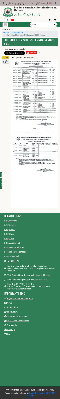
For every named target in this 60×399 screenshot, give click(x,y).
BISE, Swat (9, 238)
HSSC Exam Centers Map (18, 320)
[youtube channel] (12, 20)
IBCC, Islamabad (11, 256)
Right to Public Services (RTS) (20, 298)
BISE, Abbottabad (12, 243)
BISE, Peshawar (11, 220)
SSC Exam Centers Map (17, 316)
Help (8, 334)
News (9, 303)
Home (6, 32)
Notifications (17, 32)
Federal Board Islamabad (15, 251)
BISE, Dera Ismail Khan (14, 247)
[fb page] (4, 20)
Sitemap (11, 329)
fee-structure (12, 311)
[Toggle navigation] (5, 24)
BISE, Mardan (10, 225)
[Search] (55, 24)
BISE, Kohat (9, 234)
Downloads (11, 325)
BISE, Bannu (9, 229)
